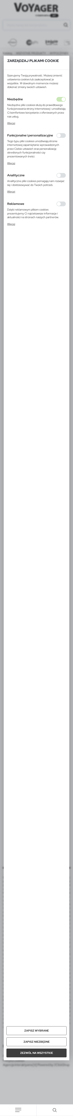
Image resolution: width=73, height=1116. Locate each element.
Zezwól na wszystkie (36, 1053)
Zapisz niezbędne (37, 1041)
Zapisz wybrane (36, 1030)
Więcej (11, 123)
